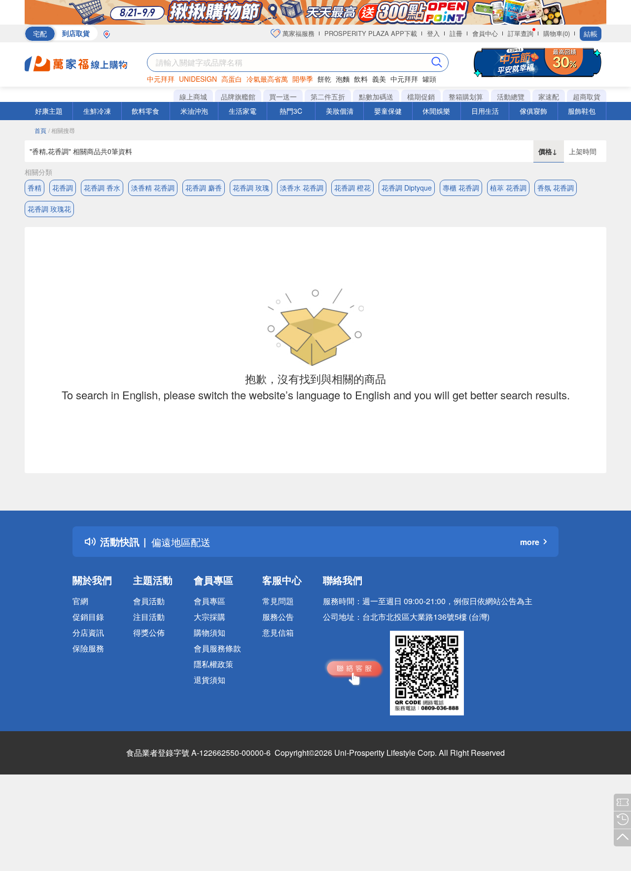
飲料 (361, 79)
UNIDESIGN (198, 79)
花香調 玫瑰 (251, 188)
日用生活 (485, 111)
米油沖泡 (194, 111)
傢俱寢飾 (533, 111)
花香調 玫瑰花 (49, 209)
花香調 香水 (102, 188)
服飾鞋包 (582, 111)
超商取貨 (586, 96)
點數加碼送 (376, 96)
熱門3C (291, 111)
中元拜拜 (161, 79)
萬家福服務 (297, 33)
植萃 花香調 (508, 188)
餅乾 (324, 79)
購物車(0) (556, 33)
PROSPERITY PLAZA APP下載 (370, 33)
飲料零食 (145, 111)
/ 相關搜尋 (61, 130)
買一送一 (283, 96)
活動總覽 (511, 96)
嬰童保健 (388, 111)
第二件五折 (328, 96)
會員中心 (485, 33)
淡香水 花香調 (301, 188)
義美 (379, 79)
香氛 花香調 (555, 188)
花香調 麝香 (203, 188)
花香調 (62, 188)
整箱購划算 (466, 96)
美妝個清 (339, 111)
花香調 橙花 (352, 188)
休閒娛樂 (436, 111)
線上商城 (193, 96)
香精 (34, 188)
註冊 (456, 33)
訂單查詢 (520, 33)
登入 (433, 33)
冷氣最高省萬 (267, 79)
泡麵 (343, 79)
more (529, 542)
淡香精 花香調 (153, 188)
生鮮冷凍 (97, 111)
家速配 (548, 96)
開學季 (302, 79)
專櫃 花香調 (461, 188)
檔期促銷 (421, 96)
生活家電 (242, 111)
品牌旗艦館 (238, 96)
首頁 (40, 130)
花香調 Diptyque (407, 188)
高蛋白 (231, 79)
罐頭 (429, 79)
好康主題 (49, 111)
